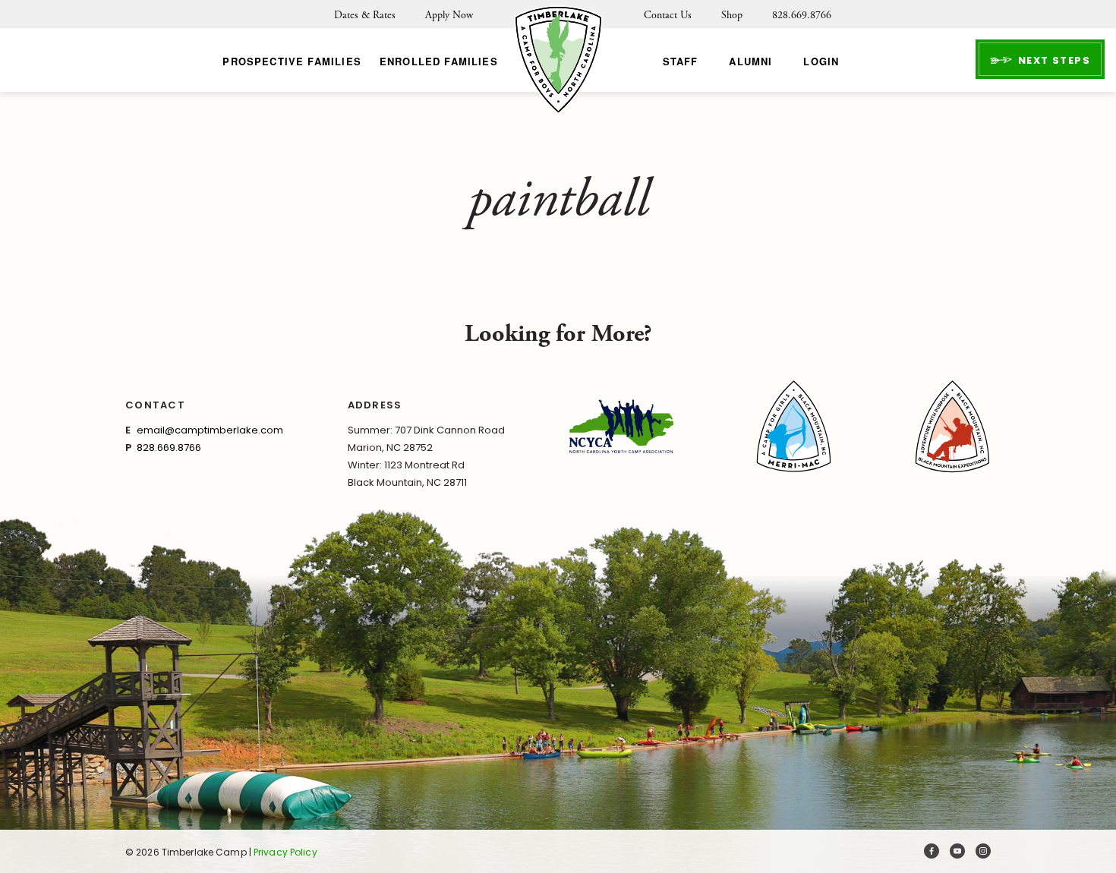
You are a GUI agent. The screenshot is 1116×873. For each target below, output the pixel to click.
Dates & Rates (365, 15)
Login (821, 61)
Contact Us (668, 15)
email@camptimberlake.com (210, 430)
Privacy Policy (285, 852)
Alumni (750, 61)
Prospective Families (291, 61)
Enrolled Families (439, 61)
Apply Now (449, 15)
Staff (680, 61)
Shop (731, 15)
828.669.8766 (801, 15)
